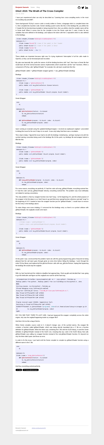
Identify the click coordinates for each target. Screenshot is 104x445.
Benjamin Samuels (22, 7)
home (33, 7)
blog (38, 7)
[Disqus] (52, 397)
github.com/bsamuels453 (39, 428)
